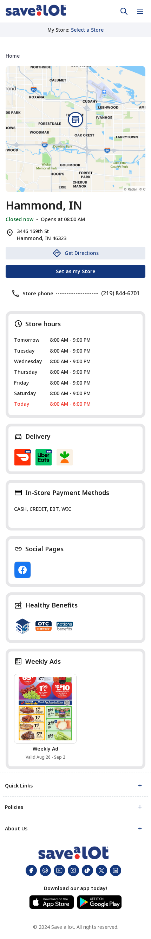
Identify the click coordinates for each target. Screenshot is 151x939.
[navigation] (75, 55)
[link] (36, 10)
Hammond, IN (44, 205)
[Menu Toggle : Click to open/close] (139, 11)
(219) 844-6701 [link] (120, 293)
